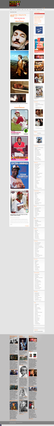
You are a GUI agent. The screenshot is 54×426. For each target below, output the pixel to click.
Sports (30, 9)
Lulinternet (36, 175)
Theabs (36, 156)
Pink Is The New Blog (37, 315)
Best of (30, 336)
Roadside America (37, 266)
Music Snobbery (37, 210)
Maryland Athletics (37, 295)
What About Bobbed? (37, 158)
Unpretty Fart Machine (37, 83)
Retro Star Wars (37, 285)
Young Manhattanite (37, 323)
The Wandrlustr (37, 182)
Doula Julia (36, 230)
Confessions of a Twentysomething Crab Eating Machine (39, 104)
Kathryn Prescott (37, 233)
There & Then (34, 9)
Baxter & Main (37, 193)
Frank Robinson (19, 107)
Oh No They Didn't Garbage (38, 312)
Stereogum (36, 212)
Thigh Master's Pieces (39, 9)
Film (15, 9)
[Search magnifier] (44, 13)
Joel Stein (36, 232)
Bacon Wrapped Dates (38, 192)
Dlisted (36, 306)
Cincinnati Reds (22, 219)
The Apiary (36, 321)
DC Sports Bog (37, 294)
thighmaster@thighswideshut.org (38, 17)
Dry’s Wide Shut (36, 98)
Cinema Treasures (37, 274)
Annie (14, 219)
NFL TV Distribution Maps (38, 297)
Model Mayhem (37, 248)
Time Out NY (36, 268)
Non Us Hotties (37, 150)
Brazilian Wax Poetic (22, 355)
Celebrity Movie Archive (38, 221)
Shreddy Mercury (37, 238)
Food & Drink (19, 9)
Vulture (36, 184)
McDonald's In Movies (38, 149)
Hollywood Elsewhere (38, 280)
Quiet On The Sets (37, 151)
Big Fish (20, 219)
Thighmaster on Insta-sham (37, 20)
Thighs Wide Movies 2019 (32, 386)
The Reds (21, 222)
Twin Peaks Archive (37, 288)
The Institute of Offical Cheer (38, 255)
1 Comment (35, 341)
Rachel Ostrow (37, 237)
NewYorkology (37, 264)
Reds (19, 222)
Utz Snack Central (37, 200)
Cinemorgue (36, 275)
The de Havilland (21, 365)
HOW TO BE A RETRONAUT (38, 173)
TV (43, 9)
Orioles (17, 222)
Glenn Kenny (36, 279)
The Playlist (36, 181)
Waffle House (36, 201)
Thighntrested (36, 23)
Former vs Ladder (21, 387)
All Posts (11, 9)
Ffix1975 (36, 222)
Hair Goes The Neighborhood (13, 369)
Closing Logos (37, 276)
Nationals (15, 222)
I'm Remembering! (37, 174)
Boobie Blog (36, 220)
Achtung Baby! (37, 304)
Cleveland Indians (26, 219)
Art (13, 9)
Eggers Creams (12, 337)
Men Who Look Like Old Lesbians (39, 247)
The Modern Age (37, 213)
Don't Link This (37, 168)
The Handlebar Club (37, 199)
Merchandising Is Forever (38, 176)
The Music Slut (37, 214)
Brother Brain (36, 166)
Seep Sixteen (30, 351)
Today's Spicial (37, 157)
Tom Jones (23, 222)
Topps (25, 222)
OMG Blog (36, 313)
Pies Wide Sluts (37, 117)
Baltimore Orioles (17, 219)
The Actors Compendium (38, 287)
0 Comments (16, 343)
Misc (25, 9)
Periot (18, 222)
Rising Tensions (37, 250)
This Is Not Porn (37, 183)
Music (27, 9)
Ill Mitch (36, 231)
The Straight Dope (37, 267)
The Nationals (36, 298)
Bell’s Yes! (35, 71)
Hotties (22, 9)
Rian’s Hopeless (12, 354)
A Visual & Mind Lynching (38, 128)
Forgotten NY (36, 260)
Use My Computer (37, 256)
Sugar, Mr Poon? (37, 320)
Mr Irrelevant (36, 296)
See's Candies (37, 198)
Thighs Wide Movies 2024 (32, 337)
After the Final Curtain (38, 242)
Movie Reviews (13, 336)
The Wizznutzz (37, 322)
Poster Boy (36, 249)
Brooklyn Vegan (37, 165)
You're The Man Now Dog (38, 188)
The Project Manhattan (38, 155)
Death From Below (37, 167)
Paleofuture (36, 314)
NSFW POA (36, 223)
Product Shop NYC (37, 180)
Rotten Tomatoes (37, 286)
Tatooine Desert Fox (21, 337)
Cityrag (36, 305)
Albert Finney (19, 21)
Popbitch (36, 265)
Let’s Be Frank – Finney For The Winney (18, 15)
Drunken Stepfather (37, 307)
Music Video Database (38, 211)
